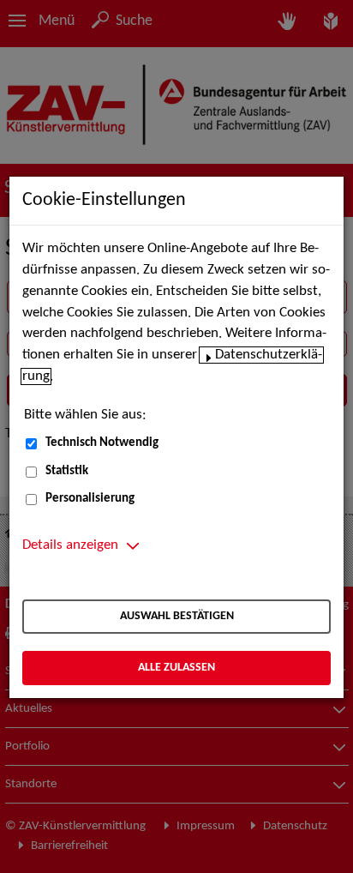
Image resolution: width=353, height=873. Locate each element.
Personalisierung (90, 498)
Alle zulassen (176, 667)
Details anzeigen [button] (70, 545)
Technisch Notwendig (102, 442)
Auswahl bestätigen (177, 616)
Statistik (66, 471)
